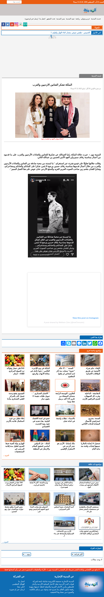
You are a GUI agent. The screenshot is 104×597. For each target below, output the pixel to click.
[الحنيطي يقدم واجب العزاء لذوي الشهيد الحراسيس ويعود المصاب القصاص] (39, 498)
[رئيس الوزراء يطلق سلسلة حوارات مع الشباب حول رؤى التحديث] (14, 498)
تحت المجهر (50, 19)
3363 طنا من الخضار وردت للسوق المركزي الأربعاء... (14, 484)
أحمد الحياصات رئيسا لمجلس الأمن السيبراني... (64, 508)
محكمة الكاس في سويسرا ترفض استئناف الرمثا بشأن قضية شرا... (64, 485)
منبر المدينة (60, 19)
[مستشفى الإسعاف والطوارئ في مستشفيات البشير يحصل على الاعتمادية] (89, 498)
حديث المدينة (96, 19)
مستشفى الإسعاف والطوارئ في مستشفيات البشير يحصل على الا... (89, 509)
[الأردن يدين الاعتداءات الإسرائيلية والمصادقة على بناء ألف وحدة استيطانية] (64, 523)
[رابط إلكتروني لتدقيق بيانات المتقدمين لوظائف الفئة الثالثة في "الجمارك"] (89, 523)
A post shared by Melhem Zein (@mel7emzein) (64, 322)
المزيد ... (6, 455)
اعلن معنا (21, 587)
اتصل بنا (42, 19)
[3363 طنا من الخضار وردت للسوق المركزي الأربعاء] (14, 474)
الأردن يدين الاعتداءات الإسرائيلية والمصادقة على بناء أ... (64, 533)
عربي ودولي (85, 19)
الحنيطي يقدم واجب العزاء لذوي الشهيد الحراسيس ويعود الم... (39, 509)
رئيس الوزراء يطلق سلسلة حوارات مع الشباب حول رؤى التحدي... (13, 509)
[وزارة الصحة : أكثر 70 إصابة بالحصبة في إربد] (39, 474)
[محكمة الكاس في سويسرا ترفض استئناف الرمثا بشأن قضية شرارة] (64, 474)
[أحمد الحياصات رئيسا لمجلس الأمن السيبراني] (64, 498)
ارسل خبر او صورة (31, 19)
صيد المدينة (70, 19)
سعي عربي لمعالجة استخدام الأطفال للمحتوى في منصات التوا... (89, 485)
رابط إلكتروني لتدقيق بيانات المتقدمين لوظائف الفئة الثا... (89, 532)
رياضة (78, 19)
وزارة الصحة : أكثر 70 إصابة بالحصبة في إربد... (39, 484)
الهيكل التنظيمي (18, 584)
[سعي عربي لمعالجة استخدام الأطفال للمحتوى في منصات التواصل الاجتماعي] (89, 474)
